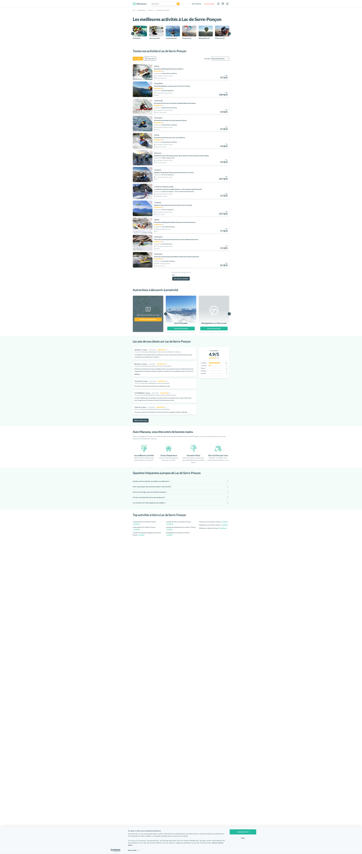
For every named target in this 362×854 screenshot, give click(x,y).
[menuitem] (196, 4)
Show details (132, 850)
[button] (181, 481)
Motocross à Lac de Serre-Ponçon (213, 522)
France (150, 10)
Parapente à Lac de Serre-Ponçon (213, 525)
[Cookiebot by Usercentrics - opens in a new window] (115, 850)
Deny (243, 838)
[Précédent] (132, 33)
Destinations (141, 10)
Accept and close (243, 832)
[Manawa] (139, 3)
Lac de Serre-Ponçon (162, 10)
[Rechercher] (178, 3)
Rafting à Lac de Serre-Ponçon (213, 528)
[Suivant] (229, 33)
